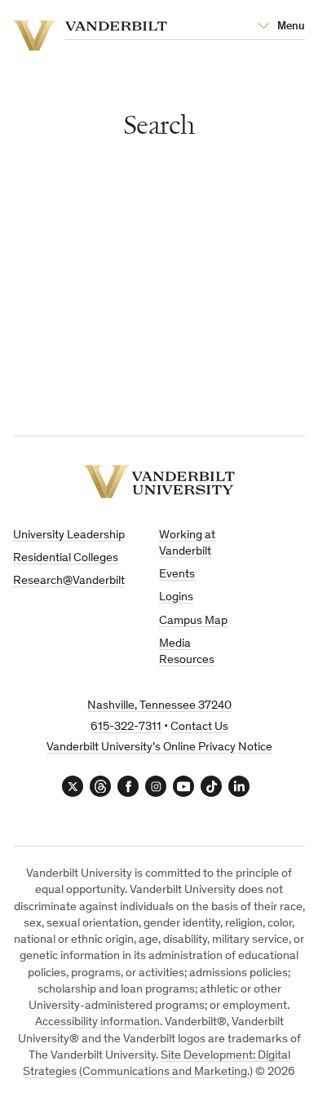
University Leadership (69, 535)
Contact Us (199, 727)
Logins (176, 597)
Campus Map (193, 621)
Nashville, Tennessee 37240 (159, 706)
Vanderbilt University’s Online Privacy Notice (159, 747)
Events (177, 574)
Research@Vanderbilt (69, 581)
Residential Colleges (65, 558)
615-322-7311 (126, 727)
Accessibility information (97, 1022)
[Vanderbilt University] (159, 481)
